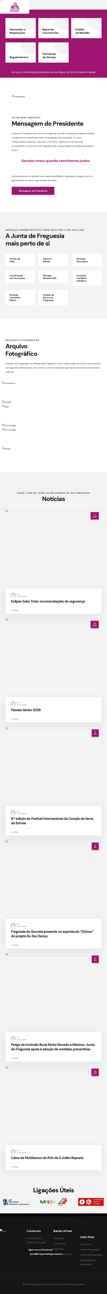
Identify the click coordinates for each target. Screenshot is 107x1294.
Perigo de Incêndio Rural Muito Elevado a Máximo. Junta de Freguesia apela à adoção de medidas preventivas (53, 1047)
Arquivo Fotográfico (90, 1249)
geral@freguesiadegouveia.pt (46, 1253)
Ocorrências (59, 1243)
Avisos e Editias (47, 260)
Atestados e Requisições (18, 31)
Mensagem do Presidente (33, 190)
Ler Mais (14, 610)
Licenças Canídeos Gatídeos (81, 278)
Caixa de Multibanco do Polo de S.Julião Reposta (47, 1158)
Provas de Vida (15, 260)
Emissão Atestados (82, 260)
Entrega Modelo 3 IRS (49, 277)
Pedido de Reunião (82, 31)
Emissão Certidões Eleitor (15, 297)
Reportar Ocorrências (50, 31)
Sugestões (59, 1248)
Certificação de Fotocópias (17, 277)
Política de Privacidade (91, 1254)
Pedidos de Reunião (63, 1254)
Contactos (85, 1244)
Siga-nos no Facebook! (40, 1249)
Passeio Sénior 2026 (26, 710)
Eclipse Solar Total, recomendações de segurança (48, 601)
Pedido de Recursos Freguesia (48, 297)
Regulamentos (19, 57)
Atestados (59, 1238)
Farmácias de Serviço (49, 55)
